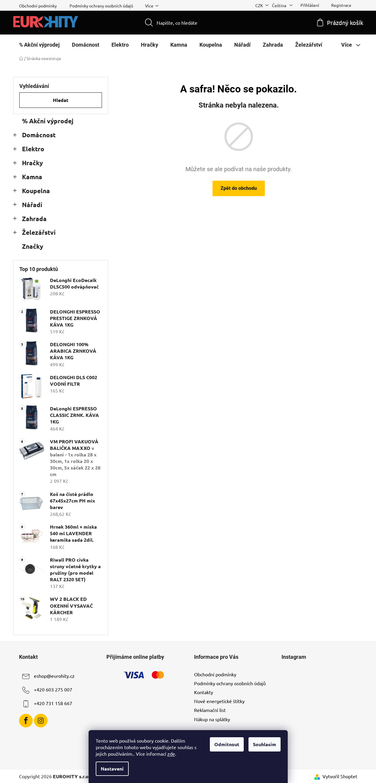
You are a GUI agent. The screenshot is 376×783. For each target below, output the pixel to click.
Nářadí (32, 205)
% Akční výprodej (47, 121)
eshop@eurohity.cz (54, 676)
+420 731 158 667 (53, 703)
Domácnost (39, 135)
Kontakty (203, 692)
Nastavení (112, 768)
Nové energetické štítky (219, 701)
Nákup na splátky (212, 719)
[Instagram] (41, 720)
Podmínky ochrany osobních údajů (101, 5)
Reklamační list (210, 710)
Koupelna (36, 191)
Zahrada (34, 219)
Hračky (32, 163)
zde (171, 754)
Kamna (32, 177)
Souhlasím (264, 744)
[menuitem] (39, 45)
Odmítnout (226, 744)
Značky (32, 246)
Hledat (60, 100)
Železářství (39, 232)
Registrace (341, 5)
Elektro (33, 149)
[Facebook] (26, 720)
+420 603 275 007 (53, 689)
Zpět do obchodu (239, 188)
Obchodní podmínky (38, 5)
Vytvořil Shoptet (339, 776)
